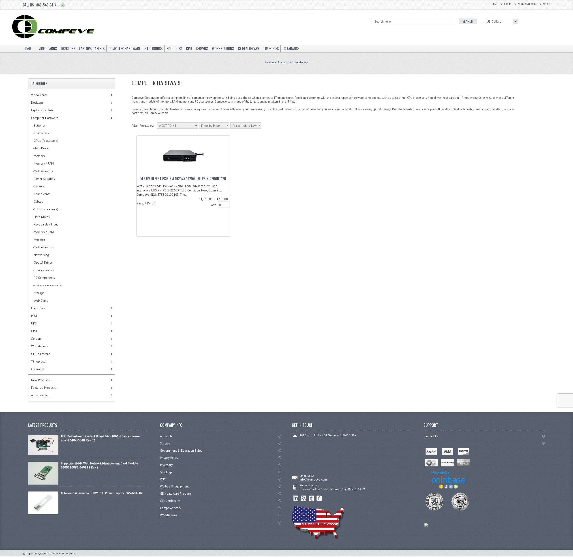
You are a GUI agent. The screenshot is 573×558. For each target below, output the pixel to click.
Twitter (311, 498)
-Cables (37, 202)
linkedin (296, 498)
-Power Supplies (43, 179)
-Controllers (40, 133)
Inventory (166, 465)
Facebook (319, 498)
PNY (163, 479)
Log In (507, 4)
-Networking (40, 255)
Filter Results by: (143, 126)
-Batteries (38, 125)
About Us (166, 436)
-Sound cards (40, 194)
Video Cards (39, 95)
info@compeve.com (313, 479)
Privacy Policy (169, 458)
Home (495, 4)
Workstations (39, 346)
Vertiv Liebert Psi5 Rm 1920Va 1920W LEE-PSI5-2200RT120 (183, 178)
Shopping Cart (527, 4)
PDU (34, 316)
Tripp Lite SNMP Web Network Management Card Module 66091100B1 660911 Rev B (99, 465)
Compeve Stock (170, 508)
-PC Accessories (42, 270)
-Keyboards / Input (44, 224)
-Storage (38, 293)
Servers (36, 339)
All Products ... (41, 395)
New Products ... (42, 380)
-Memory (38, 156)
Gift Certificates (170, 501)
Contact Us (431, 436)
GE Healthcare (40, 354)
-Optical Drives (42, 262)
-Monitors (38, 240)
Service (165, 443)
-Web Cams (39, 300)
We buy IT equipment (174, 486)
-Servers (37, 186)
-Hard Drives (40, 148)
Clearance (38, 369)
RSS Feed (303, 498)
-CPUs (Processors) (44, 141)
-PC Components (43, 278)
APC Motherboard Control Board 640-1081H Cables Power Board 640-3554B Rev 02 (100, 438)
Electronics (38, 308)
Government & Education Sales (181, 451)
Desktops (37, 103)
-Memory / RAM (42, 163)
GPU (34, 331)
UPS (34, 323)
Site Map (166, 472)
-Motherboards (42, 171)
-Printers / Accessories (47, 285)
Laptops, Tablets (42, 110)
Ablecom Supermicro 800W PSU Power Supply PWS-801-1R (101, 493)
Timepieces (39, 361)
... (161, 522)
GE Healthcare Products (176, 493)
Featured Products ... (45, 388)
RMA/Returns (168, 515)
